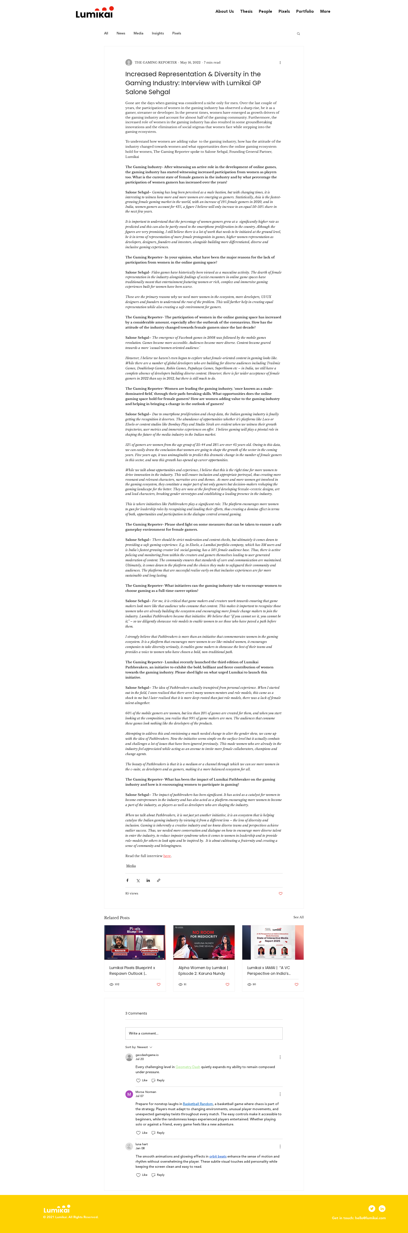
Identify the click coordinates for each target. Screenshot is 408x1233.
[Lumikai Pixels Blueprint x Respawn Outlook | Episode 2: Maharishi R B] (135, 942)
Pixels (176, 33)
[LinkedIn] (382, 1208)
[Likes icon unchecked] (138, 1080)
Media (138, 33)
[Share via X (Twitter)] (138, 880)
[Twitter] (371, 1208)
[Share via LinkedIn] (148, 880)
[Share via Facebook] (127, 880)
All (106, 33)
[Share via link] (159, 880)
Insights (158, 33)
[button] (298, 33)
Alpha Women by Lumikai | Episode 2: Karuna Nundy (203, 970)
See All (298, 917)
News (121, 33)
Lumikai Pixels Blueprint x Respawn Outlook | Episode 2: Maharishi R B (132, 970)
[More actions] (280, 62)
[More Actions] (280, 1057)
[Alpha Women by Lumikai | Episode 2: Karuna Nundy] (204, 942)
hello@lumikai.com (370, 1218)
